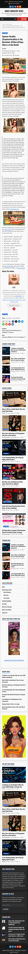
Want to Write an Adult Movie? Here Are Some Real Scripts (6, 360)
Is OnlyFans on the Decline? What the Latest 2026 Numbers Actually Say (6, 351)
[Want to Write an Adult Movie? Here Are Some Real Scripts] (14, 399)
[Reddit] (20, 7)
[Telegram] (15, 7)
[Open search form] (15, 19)
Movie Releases (7, 592)
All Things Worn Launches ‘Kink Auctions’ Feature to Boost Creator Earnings (14, 531)
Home (6, 1)
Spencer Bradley (16, 318)
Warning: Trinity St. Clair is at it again (10, 704)
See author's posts (14, 305)
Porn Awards (6, 598)
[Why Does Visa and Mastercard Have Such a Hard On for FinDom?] (14, 472)
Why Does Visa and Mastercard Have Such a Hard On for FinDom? (12, 483)
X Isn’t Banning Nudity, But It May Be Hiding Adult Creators (6, 370)
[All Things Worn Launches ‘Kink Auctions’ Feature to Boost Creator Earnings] (14, 520)
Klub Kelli (18, 296)
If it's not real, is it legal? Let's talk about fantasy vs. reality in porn (16, 935)
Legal (5, 502)
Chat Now (23, 19)
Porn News (5, 33)
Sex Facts (4, 604)
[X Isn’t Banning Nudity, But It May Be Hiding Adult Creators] (14, 447)
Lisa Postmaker (6, 437)
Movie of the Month (6, 610)
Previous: (11, 330)
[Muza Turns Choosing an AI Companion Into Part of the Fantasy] (14, 423)
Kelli (5, 48)
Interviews (6, 595)
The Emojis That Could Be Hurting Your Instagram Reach (6, 379)
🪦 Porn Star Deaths (14, 3)
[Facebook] (13, 7)
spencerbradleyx (9, 266)
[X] (8, 7)
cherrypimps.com (14, 209)
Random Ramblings (6, 601)
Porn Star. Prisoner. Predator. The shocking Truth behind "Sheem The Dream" (16, 929)
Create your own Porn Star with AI (14, 660)
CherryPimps (21, 268)
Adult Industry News (14, 11)
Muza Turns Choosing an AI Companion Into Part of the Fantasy (13, 434)
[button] (2, 18)
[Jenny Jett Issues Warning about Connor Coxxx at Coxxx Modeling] (14, 496)
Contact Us (4, 613)
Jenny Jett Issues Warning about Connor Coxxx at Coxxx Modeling (13, 507)
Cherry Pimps (8, 229)
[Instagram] (10, 7)
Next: (14, 336)
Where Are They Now (7, 607)
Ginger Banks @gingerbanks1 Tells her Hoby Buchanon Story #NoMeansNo (16, 922)
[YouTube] (18, 7)
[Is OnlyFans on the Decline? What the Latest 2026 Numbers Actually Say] (14, 775)
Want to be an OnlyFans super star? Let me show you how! (14, 300)
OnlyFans (6, 781)
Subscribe (5, 909)
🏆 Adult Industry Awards (16, 1)
